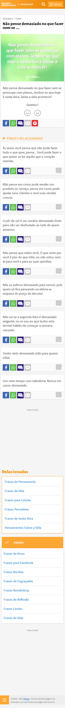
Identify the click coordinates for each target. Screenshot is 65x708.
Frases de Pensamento (20, 482)
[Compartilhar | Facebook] (6, 123)
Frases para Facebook (18, 563)
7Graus (26, 698)
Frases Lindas (13, 609)
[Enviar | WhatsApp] (13, 123)
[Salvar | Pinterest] (35, 123)
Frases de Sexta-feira (19, 518)
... (59, 170)
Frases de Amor (14, 553)
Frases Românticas (16, 590)
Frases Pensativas (17, 509)
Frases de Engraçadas (18, 581)
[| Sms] (20, 123)
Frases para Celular (18, 500)
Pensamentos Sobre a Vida (23, 528)
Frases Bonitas (14, 572)
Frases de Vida (14, 491)
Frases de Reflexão (16, 599)
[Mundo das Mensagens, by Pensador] (17, 4)
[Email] (27, 123)
